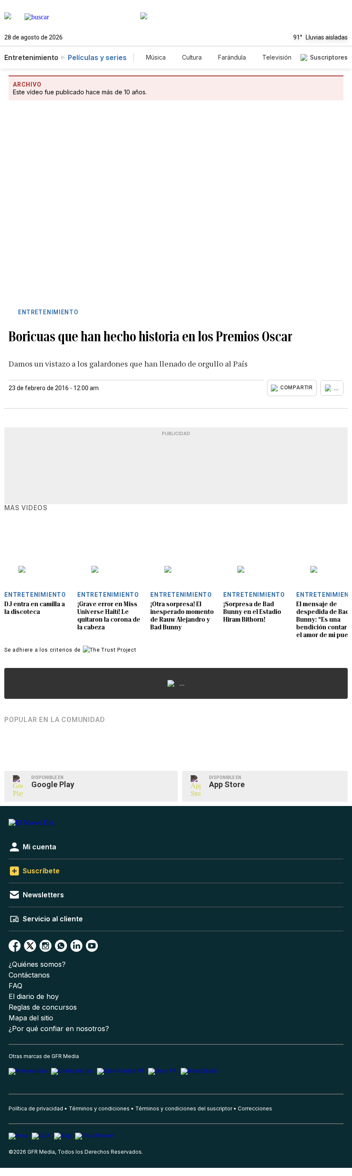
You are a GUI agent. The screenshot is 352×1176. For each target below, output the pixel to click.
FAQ (15, 986)
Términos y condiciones (99, 1108)
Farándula (232, 57)
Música (156, 57)
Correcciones (255, 1108)
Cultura (192, 57)
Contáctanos (29, 975)
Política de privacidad (36, 1108)
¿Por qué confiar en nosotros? (59, 1029)
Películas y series (97, 57)
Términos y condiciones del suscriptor (183, 1108)
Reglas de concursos (43, 1007)
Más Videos (26, 508)
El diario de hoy (34, 997)
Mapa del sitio (31, 1018)
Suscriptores (329, 57)
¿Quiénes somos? (37, 964)
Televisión (276, 57)
